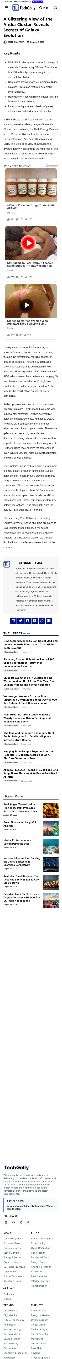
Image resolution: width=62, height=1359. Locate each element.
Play (45, 7)
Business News (11, 1243)
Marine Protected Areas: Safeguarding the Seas (17, 842)
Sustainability (10, 1343)
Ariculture (36, 1271)
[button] (13, 621)
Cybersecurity (11, 1310)
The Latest (16, 633)
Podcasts (8, 1294)
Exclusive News (12, 1248)
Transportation (39, 1285)
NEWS (7, 1233)
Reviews (35, 1352)
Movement (37, 1338)
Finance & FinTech (41, 1266)
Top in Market (38, 1343)
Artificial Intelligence (42, 1238)
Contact (37, 2)
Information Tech (40, 1281)
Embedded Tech (40, 1257)
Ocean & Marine (12, 1334)
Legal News (9, 1271)
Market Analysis (40, 1329)
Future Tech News (13, 1276)
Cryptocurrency (40, 1320)
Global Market (38, 1324)
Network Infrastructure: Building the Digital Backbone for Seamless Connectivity (21, 861)
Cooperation (10, 1348)
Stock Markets (11, 1252)
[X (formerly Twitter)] (20, 1222)
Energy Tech (38, 1262)
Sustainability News (14, 1266)
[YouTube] (13, 1222)
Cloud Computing (40, 1248)
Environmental (39, 1276)
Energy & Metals (12, 1257)
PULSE (35, 1233)
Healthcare (9, 1324)
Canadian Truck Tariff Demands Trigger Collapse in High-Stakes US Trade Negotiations (21, 897)
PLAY (10, 1288)
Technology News (13, 1238)
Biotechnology (39, 1243)
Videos (7, 1298)
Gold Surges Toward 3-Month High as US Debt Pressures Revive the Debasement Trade (20, 808)
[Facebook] (28, 1222)
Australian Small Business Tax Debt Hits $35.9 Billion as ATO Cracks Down (21, 879)
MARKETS (37, 1305)
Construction (38, 1252)
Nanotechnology (12, 1329)
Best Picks (37, 1348)
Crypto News (10, 1262)
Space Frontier (11, 1338)
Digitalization (10, 1315)
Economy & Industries (15, 1352)
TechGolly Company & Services (16, 1)
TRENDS (8, 1305)
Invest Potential (39, 1334)
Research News (12, 1281)
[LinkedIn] (6, 1222)
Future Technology (13, 1320)
